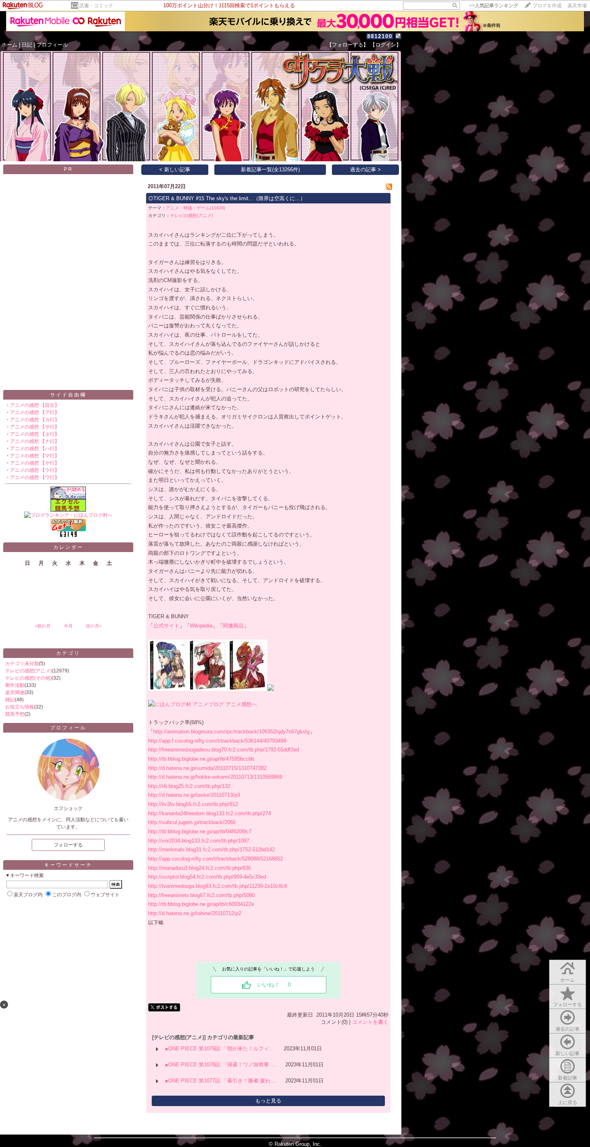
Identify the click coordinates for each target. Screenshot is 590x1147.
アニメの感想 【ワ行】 (34, 477)
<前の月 (43, 625)
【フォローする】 (347, 45)
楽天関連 (14, 692)
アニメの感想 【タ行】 (34, 434)
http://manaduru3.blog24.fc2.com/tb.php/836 (199, 868)
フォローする (567, 1004)
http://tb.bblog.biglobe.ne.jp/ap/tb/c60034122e (201, 904)
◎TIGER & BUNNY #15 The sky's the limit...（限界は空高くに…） (226, 198)
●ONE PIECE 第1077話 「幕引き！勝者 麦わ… (220, 1081)
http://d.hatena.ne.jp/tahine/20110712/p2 (194, 913)
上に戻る (567, 1102)
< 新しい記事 (174, 169)
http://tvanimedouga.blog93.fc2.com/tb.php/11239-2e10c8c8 (217, 886)
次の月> (94, 625)
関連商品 (233, 626)
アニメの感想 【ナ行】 (34, 441)
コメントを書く (370, 1022)
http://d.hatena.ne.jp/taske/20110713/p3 (194, 795)
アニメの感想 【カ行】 (34, 419)
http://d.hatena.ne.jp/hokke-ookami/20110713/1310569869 (215, 777)
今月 (68, 625)
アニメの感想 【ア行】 (34, 412)
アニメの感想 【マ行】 (34, 456)
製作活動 (14, 685)
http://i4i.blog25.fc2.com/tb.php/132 (189, 786)
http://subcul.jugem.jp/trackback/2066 (192, 822)
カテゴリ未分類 (22, 663)
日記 (27, 45)
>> (493, 5)
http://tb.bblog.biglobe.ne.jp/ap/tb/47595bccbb (201, 759)
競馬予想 (14, 714)
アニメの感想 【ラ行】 (34, 470)
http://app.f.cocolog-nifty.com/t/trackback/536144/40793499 (217, 741)
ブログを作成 (547, 5)
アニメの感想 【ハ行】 (34, 448)
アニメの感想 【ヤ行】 (34, 463)
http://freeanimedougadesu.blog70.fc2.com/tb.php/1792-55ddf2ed (223, 750)
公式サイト (166, 626)
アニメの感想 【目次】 (34, 405)
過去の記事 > (365, 169)
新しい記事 (567, 1053)
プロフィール (52, 45)
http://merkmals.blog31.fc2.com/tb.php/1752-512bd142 (211, 850)
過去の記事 (567, 1029)
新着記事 (567, 1078)
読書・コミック (96, 5)
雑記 (10, 699)
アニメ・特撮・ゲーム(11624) (195, 207)
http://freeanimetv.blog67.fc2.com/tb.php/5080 (201, 895)
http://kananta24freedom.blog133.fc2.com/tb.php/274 (209, 813)
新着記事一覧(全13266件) (270, 169)
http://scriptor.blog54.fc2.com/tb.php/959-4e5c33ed (207, 877)
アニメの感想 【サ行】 (34, 427)
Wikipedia (201, 626)
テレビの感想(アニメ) (28, 671)
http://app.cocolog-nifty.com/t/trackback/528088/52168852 (215, 859)
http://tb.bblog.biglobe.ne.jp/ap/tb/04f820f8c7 (200, 831)
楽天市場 (577, 5)
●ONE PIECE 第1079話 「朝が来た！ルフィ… (219, 1048)
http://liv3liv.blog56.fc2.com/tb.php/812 (193, 804)
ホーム (9, 45)
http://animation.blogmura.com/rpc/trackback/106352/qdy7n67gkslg (231, 732)
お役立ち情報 (19, 707)
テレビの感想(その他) (28, 678)
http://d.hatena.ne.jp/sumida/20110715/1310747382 (207, 768)
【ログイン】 (385, 45)
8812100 (380, 36)
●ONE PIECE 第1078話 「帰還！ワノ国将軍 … (220, 1065)
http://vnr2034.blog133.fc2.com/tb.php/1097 (198, 841)
